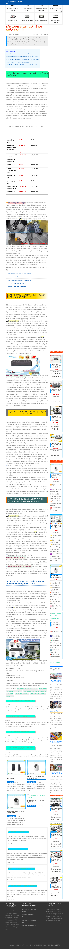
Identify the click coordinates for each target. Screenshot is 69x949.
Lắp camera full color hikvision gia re (56, 391)
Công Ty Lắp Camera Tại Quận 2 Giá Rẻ (56, 742)
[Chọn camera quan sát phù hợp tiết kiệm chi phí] (61, 11)
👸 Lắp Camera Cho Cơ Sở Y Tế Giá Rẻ (18, 831)
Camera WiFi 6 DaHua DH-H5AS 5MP (55, 624)
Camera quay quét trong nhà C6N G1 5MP (35, 777)
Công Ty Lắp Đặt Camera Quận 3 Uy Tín (56, 710)
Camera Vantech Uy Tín (29, 925)
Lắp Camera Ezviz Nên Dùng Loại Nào (20, 700)
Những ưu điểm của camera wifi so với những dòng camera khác (22, 56)
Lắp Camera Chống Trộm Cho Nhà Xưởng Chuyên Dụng (56, 418)
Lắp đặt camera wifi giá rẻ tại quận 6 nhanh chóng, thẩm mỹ (22, 64)
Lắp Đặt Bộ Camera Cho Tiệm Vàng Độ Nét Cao (56, 366)
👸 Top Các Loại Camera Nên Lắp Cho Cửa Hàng (21, 868)
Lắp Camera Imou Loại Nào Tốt (20, 716)
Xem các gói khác (55, 662)
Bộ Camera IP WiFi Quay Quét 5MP (56, 809)
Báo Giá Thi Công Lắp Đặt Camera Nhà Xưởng (20, 748)
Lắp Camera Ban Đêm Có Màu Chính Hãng (56, 445)
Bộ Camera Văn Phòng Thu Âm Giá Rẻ (56, 835)
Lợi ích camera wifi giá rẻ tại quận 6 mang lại (18, 62)
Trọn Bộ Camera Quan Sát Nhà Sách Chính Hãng (56, 886)
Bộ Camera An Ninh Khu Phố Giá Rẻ (56, 860)
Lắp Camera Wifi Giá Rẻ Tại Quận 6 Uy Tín (56, 681)
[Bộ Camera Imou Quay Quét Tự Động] (36, 796)
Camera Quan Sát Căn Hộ (22, 693)
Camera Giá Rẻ (55, 945)
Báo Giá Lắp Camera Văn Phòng (20, 731)
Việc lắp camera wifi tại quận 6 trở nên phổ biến (19, 54)
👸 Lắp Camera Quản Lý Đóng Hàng (18, 849)
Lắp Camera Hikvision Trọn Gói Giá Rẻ (27, 688)
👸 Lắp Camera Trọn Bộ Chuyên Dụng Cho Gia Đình (22, 885)
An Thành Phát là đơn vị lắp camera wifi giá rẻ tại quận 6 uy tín (23, 59)
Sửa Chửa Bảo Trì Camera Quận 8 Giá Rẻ (56, 773)
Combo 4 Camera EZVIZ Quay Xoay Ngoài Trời (56, 527)
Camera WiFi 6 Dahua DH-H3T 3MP (56, 576)
